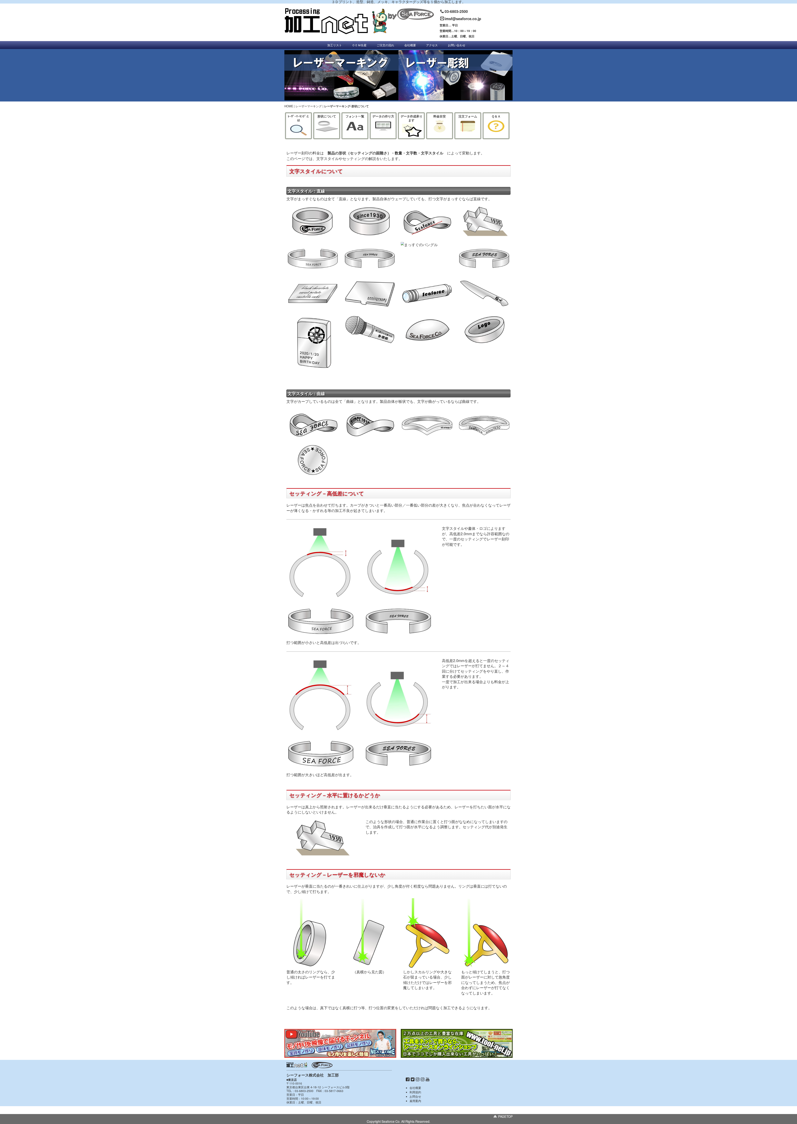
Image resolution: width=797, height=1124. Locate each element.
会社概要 (415, 1088)
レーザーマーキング (309, 106)
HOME (288, 106)
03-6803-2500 (456, 11)
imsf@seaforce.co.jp (463, 18)
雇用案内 (415, 1101)
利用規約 (415, 1092)
